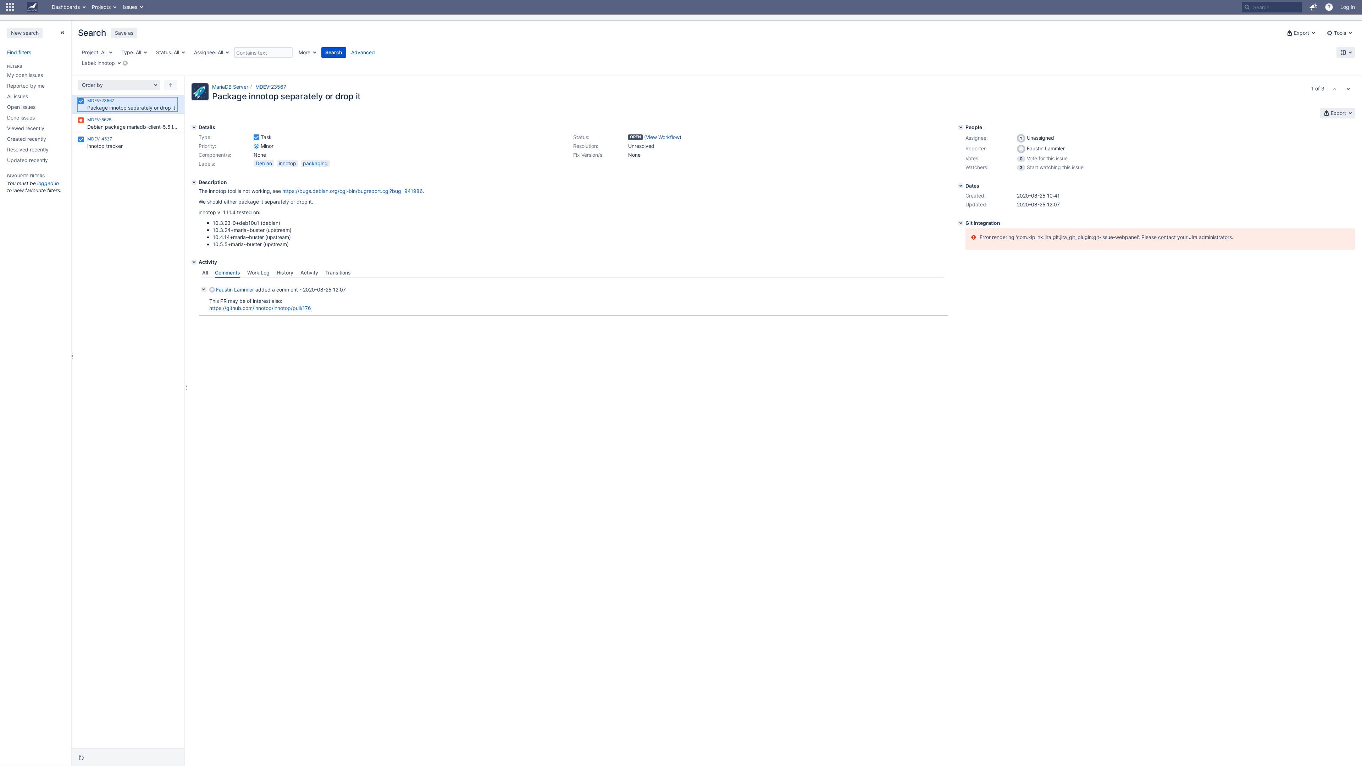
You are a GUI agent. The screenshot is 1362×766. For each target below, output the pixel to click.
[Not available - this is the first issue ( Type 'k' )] (1334, 88)
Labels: (207, 164)
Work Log (258, 273)
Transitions (338, 273)
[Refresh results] (81, 758)
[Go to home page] (32, 7)
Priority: (207, 146)
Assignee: (976, 138)
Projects (101, 7)
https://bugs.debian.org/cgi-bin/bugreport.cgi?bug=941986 (352, 191)
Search (333, 52)
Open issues (21, 107)
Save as (124, 33)
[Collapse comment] (203, 289)
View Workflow (663, 137)
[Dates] (960, 185)
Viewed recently (25, 128)
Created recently (26, 139)
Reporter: (976, 148)
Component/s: (215, 155)
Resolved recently (28, 149)
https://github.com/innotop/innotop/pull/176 (260, 308)
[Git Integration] (960, 223)
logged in (48, 183)
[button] (10, 7)
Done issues (21, 118)
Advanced (363, 52)
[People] (960, 127)
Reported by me (26, 86)
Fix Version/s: (588, 155)
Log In (1347, 7)
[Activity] (194, 262)
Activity (309, 273)
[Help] (1329, 7)
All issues (17, 96)
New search (25, 33)
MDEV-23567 (270, 87)
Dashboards (66, 7)
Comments (227, 273)
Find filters (19, 52)
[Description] (194, 182)
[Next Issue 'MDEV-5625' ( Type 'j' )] (1348, 88)
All (205, 273)
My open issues (25, 75)
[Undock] (62, 33)
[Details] (194, 127)
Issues (130, 7)
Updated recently (27, 160)
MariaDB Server (230, 87)
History (285, 273)
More (304, 52)
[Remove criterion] (125, 63)
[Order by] (170, 85)
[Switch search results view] (1345, 52)
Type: (205, 137)
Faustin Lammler (235, 290)
